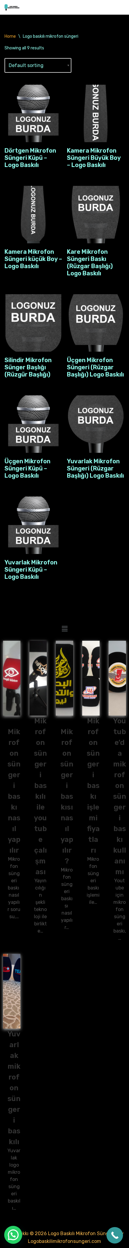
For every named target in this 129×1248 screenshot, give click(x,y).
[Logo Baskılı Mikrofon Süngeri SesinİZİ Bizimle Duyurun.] (12, 7)
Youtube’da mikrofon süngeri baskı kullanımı (119, 796)
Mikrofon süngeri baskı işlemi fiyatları (93, 785)
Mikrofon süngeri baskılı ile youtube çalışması (40, 796)
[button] (64, 629)
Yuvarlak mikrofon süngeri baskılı (14, 1088)
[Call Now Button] (114, 1235)
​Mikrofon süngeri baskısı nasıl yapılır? (66, 796)
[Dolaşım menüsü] (117, 7)
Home (10, 36)
